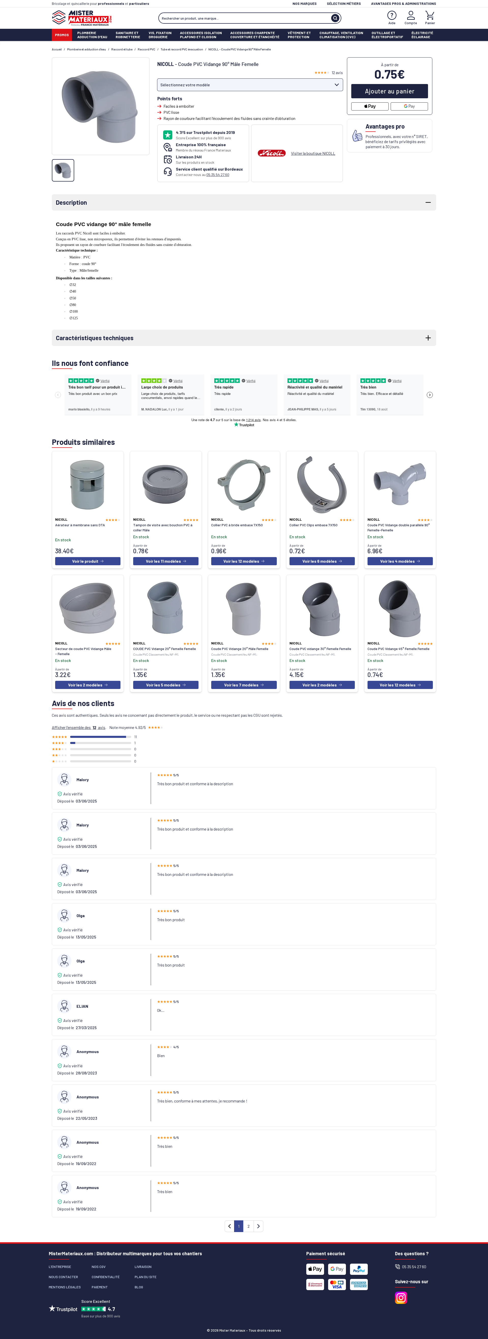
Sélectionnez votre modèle (185, 84)
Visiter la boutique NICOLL (313, 153)
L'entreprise (60, 1266)
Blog (139, 1287)
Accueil (57, 49)
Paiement (100, 1287)
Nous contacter (63, 1277)
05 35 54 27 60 (217, 174)
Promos (62, 35)
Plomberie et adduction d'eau (86, 49)
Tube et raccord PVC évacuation (182, 49)
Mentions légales (65, 1287)
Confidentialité (106, 1277)
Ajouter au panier (390, 91)
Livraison (143, 1266)
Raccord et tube (121, 49)
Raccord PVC (146, 49)
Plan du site (146, 1277)
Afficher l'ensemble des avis (78, 727)
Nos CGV (98, 1266)
